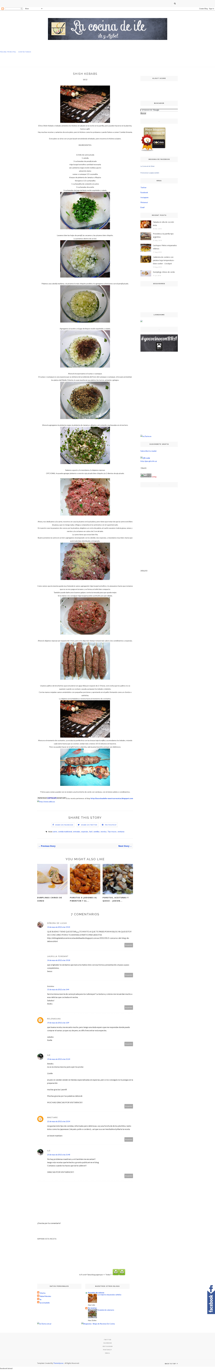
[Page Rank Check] (145, 477)
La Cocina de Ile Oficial (147, 166)
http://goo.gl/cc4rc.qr (148, 461)
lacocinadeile (45, 1303)
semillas (96, 831)
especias (84, 831)
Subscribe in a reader (148, 451)
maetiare (52, 1117)
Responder (128, 945)
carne (55, 831)
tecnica (104, 831)
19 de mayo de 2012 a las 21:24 (58, 1059)
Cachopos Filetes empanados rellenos (165, 247)
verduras (121, 831)
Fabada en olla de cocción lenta (163, 223)
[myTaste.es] (145, 436)
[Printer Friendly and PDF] (116, 1275)
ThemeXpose (58, 1363)
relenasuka (54, 1018)
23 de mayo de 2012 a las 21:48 (58, 1155)
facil (91, 831)
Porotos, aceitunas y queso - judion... (116, 899)
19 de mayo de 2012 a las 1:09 (58, 1023)
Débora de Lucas (57, 923)
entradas (77, 831)
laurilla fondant (57, 956)
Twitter (143, 187)
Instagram (144, 197)
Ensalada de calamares (106, 1310)
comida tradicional (65, 831)
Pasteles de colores (96, 1293)
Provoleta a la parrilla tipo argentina (163, 235)
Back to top (170, 1364)
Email (142, 207)
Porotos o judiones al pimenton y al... (83, 899)
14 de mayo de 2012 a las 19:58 (58, 960)
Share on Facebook (64, 825)
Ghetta (42, 1293)
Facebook (144, 192)
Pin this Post (111, 825)
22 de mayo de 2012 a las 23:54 (58, 1121)
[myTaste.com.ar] (44, 1324)
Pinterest (144, 202)
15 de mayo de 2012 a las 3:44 (58, 989)
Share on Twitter (89, 825)
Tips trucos (112, 831)
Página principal (8, 52)
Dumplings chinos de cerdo (49, 899)
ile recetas (92, 1308)
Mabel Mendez (45, 1296)
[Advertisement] (124, 60)
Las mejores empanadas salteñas (109, 1295)
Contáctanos (24, 52)
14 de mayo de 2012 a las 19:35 (58, 927)
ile (48, 1055)
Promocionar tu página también (149, 173)
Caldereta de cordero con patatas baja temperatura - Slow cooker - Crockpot (164, 260)
